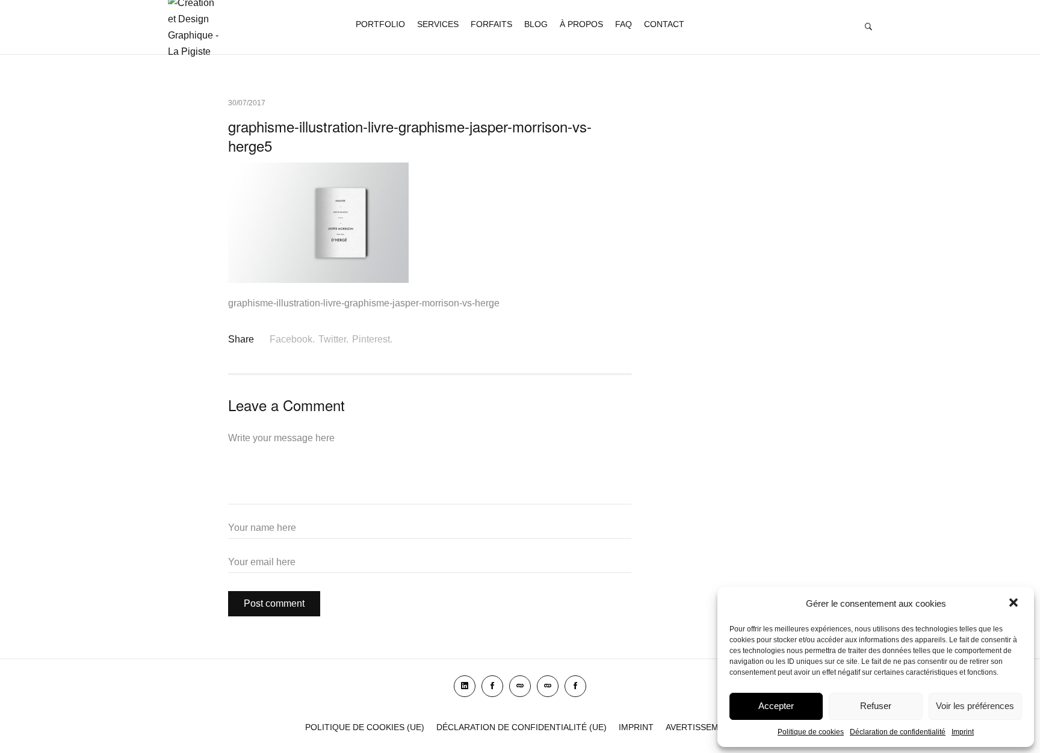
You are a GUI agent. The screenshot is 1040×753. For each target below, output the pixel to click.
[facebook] (492, 686)
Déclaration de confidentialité (898, 732)
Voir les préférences (975, 706)
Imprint (963, 732)
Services (438, 24)
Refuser (875, 706)
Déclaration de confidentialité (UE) (521, 727)
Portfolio (380, 24)
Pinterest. (372, 339)
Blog (536, 24)
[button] (1015, 604)
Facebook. (292, 339)
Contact (664, 24)
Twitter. (333, 339)
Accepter (776, 706)
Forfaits (491, 24)
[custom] (520, 686)
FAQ (623, 24)
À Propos (581, 24)
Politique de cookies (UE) (364, 727)
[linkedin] (464, 686)
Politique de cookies (811, 732)
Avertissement (700, 727)
